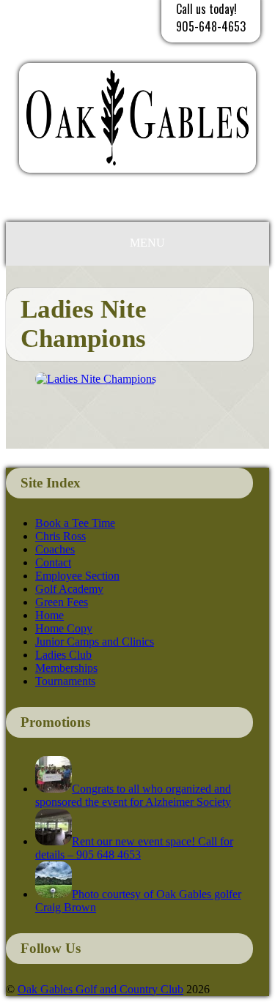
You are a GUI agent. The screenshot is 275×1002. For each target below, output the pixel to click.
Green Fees (61, 602)
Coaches (55, 549)
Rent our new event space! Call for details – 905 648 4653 (134, 848)
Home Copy (63, 628)
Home (49, 615)
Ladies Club (63, 654)
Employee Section (77, 575)
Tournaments (65, 681)
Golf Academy (69, 589)
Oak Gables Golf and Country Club (100, 989)
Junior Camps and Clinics (94, 641)
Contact (53, 562)
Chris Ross (60, 536)
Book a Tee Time (75, 523)
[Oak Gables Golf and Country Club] (137, 176)
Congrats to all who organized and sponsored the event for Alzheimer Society (133, 795)
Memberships (66, 668)
